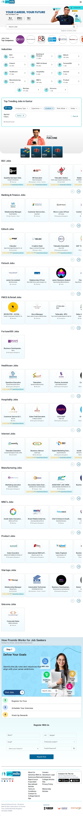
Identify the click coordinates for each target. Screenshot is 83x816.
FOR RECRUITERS (77, 7)
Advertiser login (48, 775)
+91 (45, 735)
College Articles (48, 779)
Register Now (41, 757)
